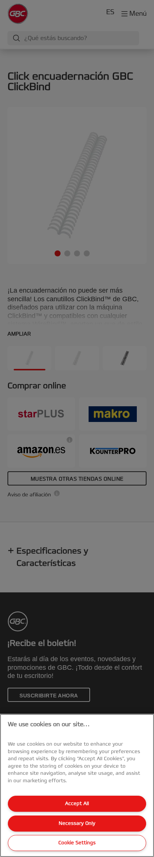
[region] (77, 785)
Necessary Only (77, 823)
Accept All (77, 804)
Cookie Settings (77, 843)
